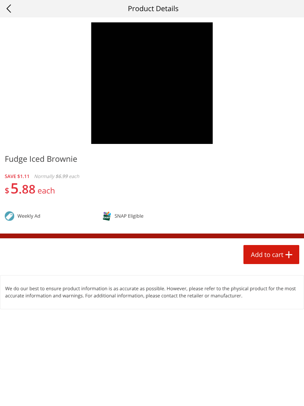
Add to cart (267, 254)
